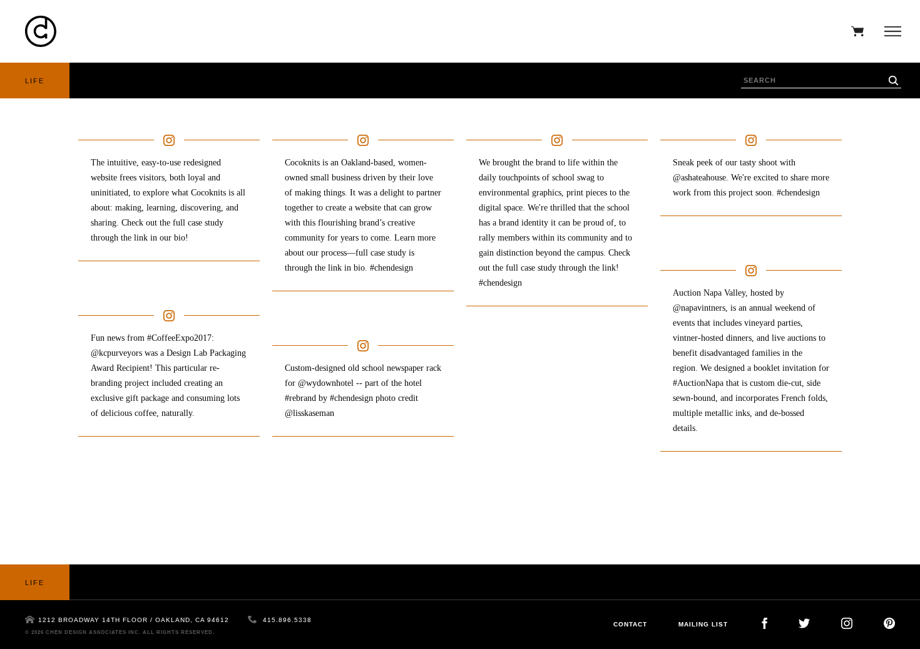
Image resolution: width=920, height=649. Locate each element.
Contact (630, 624)
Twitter (804, 623)
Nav (889, 31)
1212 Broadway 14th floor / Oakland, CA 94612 (133, 619)
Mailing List (703, 624)
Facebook (764, 623)
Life (34, 81)
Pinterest (889, 623)
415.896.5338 (287, 619)
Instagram (846, 623)
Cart (854, 31)
